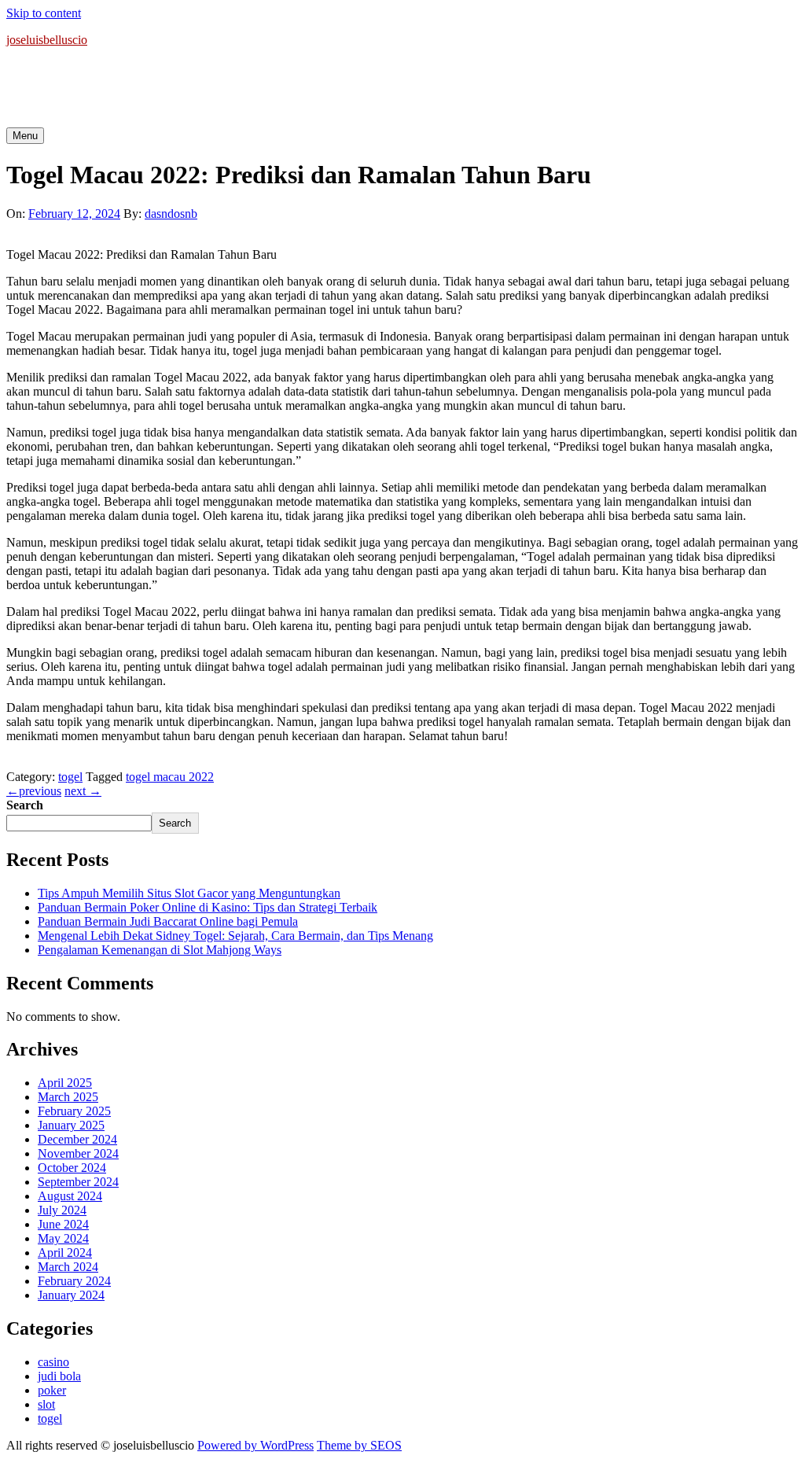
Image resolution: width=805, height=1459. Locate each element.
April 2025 (65, 1082)
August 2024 (70, 1196)
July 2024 (62, 1210)
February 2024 (74, 1281)
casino (53, 1362)
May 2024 (63, 1238)
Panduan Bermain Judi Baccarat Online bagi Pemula (168, 921)
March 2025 (68, 1096)
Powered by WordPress (255, 1445)
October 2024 (72, 1167)
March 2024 (68, 1266)
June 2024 (63, 1224)
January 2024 (71, 1295)
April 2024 (65, 1252)
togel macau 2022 (170, 776)
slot (46, 1404)
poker (52, 1390)
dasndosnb (171, 213)
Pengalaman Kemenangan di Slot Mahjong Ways (159, 949)
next (82, 791)
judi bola (59, 1376)
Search (24, 805)
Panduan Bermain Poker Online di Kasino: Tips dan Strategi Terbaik (207, 907)
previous (33, 791)
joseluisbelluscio (46, 39)
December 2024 (77, 1139)
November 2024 (78, 1153)
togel (70, 776)
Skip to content (43, 13)
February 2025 (74, 1111)
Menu (25, 136)
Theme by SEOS (359, 1445)
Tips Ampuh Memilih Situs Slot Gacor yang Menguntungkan (189, 893)
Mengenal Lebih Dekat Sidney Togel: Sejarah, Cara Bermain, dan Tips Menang (235, 935)
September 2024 (78, 1181)
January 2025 (71, 1125)
